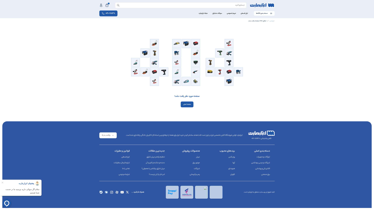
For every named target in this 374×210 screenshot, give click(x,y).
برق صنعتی (265, 174)
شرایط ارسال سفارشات (122, 162)
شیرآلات (197, 168)
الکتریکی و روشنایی (262, 168)
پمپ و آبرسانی (195, 174)
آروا (234, 162)
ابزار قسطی (244, 13)
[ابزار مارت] (262, 5)
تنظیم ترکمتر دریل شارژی (156, 157)
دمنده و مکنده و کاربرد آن (155, 162)
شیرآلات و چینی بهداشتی (260, 162)
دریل (198, 157)
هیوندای (231, 168)
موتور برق (196, 162)
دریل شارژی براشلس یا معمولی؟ (153, 168)
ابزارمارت (271, 21)
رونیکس (231, 157)
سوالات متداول (217, 13)
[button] (108, 135)
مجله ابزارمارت (203, 13)
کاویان (232, 174)
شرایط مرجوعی (124, 174)
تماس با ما (126, 168)
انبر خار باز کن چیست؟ (157, 174)
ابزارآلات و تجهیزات (263, 157)
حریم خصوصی (231, 13)
